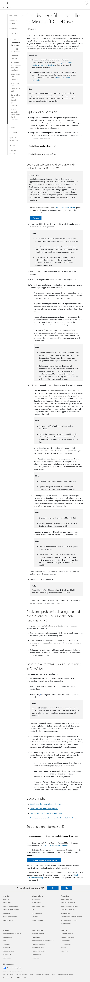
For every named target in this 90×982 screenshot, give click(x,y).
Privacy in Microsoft (66, 944)
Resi (33, 909)
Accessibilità (64, 951)
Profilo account (36, 899)
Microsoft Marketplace (38, 947)
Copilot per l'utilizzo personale (11, 909)
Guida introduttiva (16, 15)
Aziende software (36, 954)
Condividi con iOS (14, 56)
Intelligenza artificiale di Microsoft (12, 933)
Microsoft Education (66, 899)
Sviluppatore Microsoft (38, 933)
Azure (4, 940)
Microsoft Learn (36, 937)
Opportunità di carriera (67, 933)
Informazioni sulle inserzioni (65, 974)
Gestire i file (13, 28)
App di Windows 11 (8, 920)
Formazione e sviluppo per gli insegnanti (71, 916)
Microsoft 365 (6, 913)
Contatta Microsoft (21, 974)
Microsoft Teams (7, 954)
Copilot (12, 127)
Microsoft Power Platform (38, 951)
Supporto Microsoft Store (38, 906)
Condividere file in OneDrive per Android (45, 804)
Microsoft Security (7, 937)
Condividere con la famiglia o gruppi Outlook (15, 100)
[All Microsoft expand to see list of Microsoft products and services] (2, 3)
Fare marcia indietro (13, 22)
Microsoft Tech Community (39, 944)
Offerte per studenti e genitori (69, 920)
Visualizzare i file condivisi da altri (15, 87)
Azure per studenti (66, 923)
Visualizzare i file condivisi (15, 76)
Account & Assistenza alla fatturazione (57, 845)
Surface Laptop (7, 902)
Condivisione (14, 39)
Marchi (53, 974)
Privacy (31, 974)
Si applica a (32, 29)
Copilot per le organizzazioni (10, 906)
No (66, 888)
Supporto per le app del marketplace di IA (43, 940)
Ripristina (13, 132)
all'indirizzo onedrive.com (65, 207)
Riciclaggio (35, 916)
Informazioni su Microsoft (67, 937)
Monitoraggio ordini (37, 913)
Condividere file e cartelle (15, 43)
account (12, 145)
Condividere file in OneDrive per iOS (44, 808)
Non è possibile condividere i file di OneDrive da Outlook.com (53, 818)
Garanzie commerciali (37, 920)
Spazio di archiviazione (14, 138)
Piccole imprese (7, 958)
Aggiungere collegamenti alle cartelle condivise (16, 66)
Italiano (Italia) (10, 964)
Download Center (36, 902)
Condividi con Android (15, 50)
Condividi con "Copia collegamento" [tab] (42, 146)
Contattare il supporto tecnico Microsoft (44, 860)
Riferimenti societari (8, 974)
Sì (53, 888)
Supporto (5, 8)
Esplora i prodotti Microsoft (10, 916)
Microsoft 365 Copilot (8, 951)
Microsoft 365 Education (67, 909)
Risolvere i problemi (13, 151)
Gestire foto (13, 34)
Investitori (63, 947)
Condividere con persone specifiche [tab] (42, 154)
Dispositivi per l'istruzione (68, 902)
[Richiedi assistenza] (8, 3)
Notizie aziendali (65, 940)
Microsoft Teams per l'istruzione (69, 906)
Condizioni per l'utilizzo (42, 974)
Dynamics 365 (6, 944)
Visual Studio (35, 958)
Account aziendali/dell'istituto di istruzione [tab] (62, 836)
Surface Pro (6, 899)
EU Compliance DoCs (8, 978)
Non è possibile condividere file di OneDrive (15, 114)
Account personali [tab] (35, 836)
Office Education (65, 913)
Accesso (36, 218)
